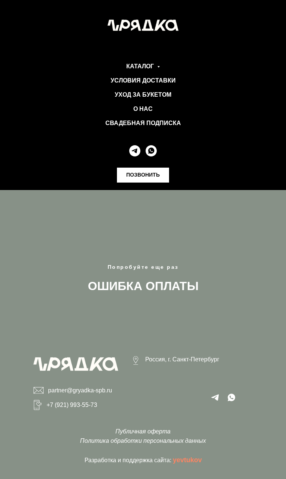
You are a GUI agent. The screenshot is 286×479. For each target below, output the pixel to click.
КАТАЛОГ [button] (140, 66)
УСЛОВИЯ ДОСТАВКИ (143, 80)
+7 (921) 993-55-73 (72, 405)
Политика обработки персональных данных (143, 441)
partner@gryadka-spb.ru (80, 390)
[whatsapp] (151, 150)
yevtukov (187, 460)
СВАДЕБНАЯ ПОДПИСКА (143, 123)
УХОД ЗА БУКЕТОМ (143, 94)
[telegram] (134, 150)
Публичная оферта (143, 431)
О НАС (143, 109)
